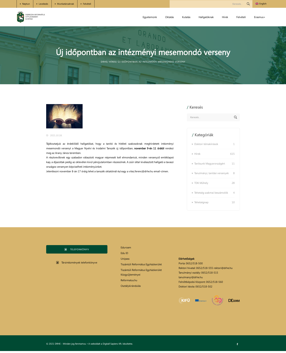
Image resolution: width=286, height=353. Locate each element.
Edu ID (124, 253)
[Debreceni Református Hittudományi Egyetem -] (31, 17)
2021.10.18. (56, 135)
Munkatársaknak (65, 3)
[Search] (248, 4)
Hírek (214, 154)
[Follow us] (237, 344)
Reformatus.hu (129, 280)
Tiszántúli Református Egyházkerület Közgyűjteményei (141, 272)
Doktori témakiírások (214, 144)
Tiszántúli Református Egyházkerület (141, 264)
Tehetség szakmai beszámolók (214, 192)
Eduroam (126, 247)
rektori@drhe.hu (223, 268)
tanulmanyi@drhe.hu (191, 277)
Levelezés (43, 3)
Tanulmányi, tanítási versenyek (214, 173)
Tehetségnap (214, 202)
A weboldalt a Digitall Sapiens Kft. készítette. (110, 343)
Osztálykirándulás (131, 286)
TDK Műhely (214, 183)
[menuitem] (261, 3)
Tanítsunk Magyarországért (214, 163)
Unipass (125, 258)
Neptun (26, 3)
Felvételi (87, 3)
